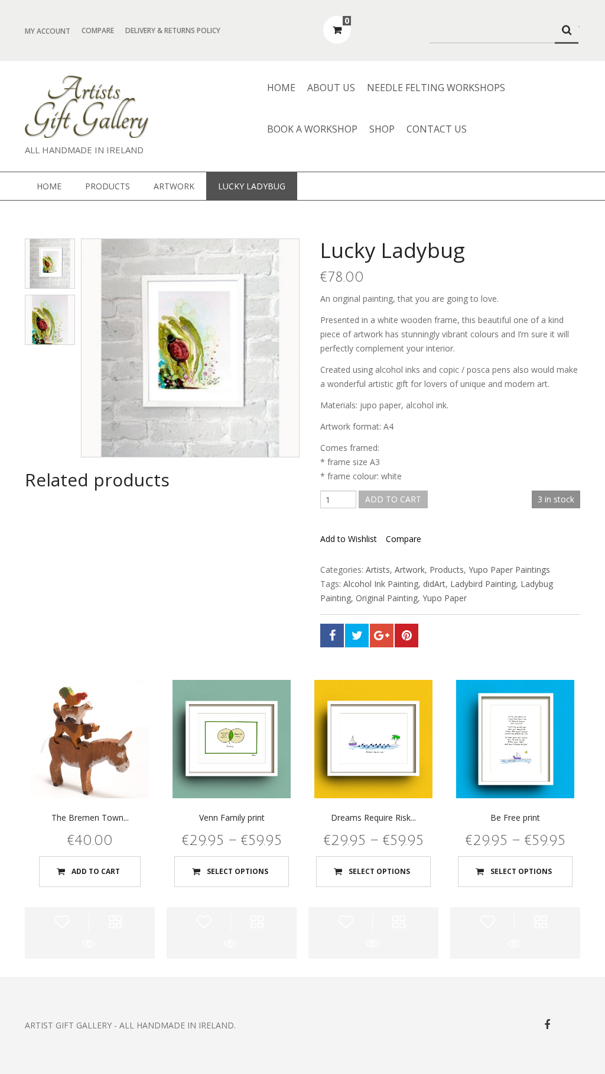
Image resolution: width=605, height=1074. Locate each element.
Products (107, 186)
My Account (47, 31)
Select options (237, 871)
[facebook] (547, 1025)
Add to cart (393, 499)
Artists (378, 569)
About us (331, 87)
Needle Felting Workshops (436, 87)
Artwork (174, 186)
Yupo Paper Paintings (509, 569)
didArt (434, 583)
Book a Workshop (312, 129)
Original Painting (387, 598)
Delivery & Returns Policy (172, 30)
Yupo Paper (444, 598)
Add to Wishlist (348, 539)
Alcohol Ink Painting (380, 583)
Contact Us (436, 129)
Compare (98, 30)
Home (281, 87)
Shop (382, 129)
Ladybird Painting (483, 583)
